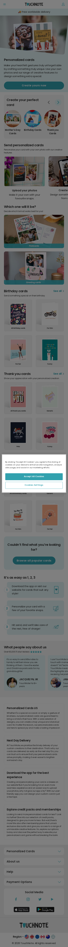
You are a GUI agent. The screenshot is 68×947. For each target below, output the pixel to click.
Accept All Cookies (34, 476)
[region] (34, 473)
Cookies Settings (34, 485)
